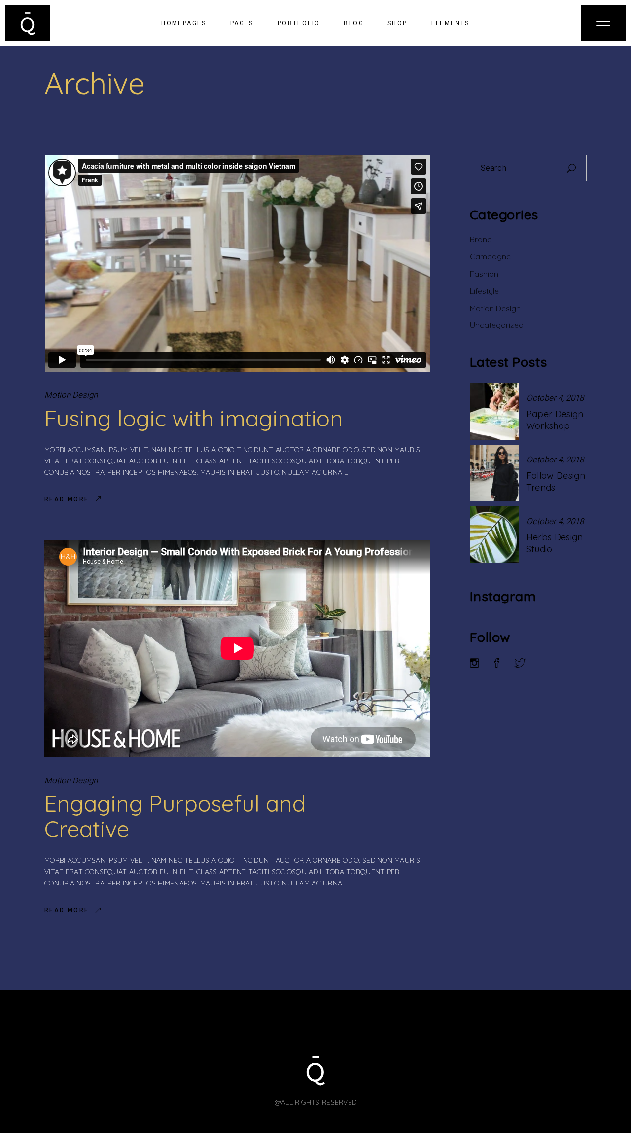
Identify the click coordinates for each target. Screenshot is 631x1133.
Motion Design (71, 395)
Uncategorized (497, 325)
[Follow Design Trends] (494, 473)
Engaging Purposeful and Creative (175, 816)
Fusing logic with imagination (193, 418)
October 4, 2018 (555, 398)
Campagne (490, 256)
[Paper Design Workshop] (494, 411)
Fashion (484, 274)
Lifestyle (484, 291)
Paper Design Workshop (555, 419)
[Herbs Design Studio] (494, 534)
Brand (481, 239)
